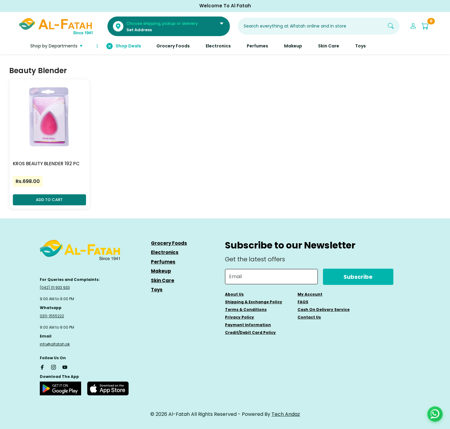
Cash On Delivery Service (324, 309)
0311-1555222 (52, 316)
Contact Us (309, 317)
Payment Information (248, 324)
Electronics (164, 252)
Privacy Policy (239, 317)
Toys (157, 289)
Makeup (161, 271)
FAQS (303, 301)
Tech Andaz (286, 414)
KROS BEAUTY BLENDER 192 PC (46, 163)
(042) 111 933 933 (55, 287)
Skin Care (162, 280)
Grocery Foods (169, 243)
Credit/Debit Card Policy (250, 332)
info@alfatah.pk (55, 344)
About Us (234, 294)
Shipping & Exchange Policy (253, 301)
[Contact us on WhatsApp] (435, 414)
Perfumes (163, 262)
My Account (310, 294)
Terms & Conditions (246, 309)
